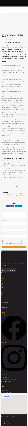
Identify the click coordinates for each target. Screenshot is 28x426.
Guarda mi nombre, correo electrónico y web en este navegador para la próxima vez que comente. (13, 242)
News (21, 39)
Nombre (4, 220)
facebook (10, 206)
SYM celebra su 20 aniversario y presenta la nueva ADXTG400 (21, 194)
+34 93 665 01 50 (7, 381)
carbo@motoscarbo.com (6, 384)
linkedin (19, 206)
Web (3, 233)
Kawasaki (17, 39)
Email (3, 227)
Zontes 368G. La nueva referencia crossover (7, 194)
